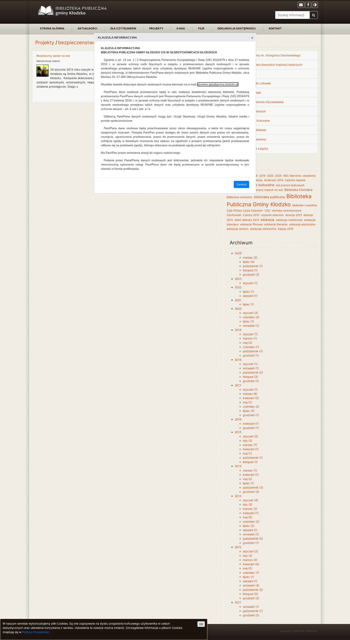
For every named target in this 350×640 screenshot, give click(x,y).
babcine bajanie (295, 180)
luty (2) (247, 440)
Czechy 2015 (251, 215)
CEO (267, 210)
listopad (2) (250, 376)
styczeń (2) (250, 313)
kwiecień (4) (251, 564)
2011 (238, 602)
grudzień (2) (251, 274)
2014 (238, 466)
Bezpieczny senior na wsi (53, 55)
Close (252, 38)
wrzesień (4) (251, 585)
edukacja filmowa (251, 224)
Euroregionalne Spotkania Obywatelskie (257, 102)
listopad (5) (250, 594)
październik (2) (253, 372)
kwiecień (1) (251, 423)
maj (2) (247, 342)
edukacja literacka (276, 224)
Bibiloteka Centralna (298, 190)
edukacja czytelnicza (289, 219)
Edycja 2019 (285, 228)
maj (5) (247, 517)
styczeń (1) (250, 283)
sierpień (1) (250, 295)
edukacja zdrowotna (263, 228)
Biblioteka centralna (239, 197)
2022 (238, 287)
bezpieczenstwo (77, 42)
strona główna (52, 28)
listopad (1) (250, 270)
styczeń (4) (250, 500)
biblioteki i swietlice (304, 205)
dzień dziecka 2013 (247, 219)
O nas (180, 28)
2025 (278, 175)
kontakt (275, 28)
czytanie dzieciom (272, 215)
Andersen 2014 (274, 180)
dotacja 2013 (293, 215)
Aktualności (87, 28)
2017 (238, 385)
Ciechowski (234, 215)
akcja (259, 180)
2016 (238, 419)
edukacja (267, 220)
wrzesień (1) (251, 325)
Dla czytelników (123, 28)
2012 (238, 547)
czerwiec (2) (251, 317)
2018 (238, 359)
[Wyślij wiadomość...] (301, 5)
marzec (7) (250, 445)
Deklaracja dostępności (237, 28)
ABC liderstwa (292, 175)
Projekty (156, 28)
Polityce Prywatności (36, 632)
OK (201, 624)
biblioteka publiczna (269, 197)
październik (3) (253, 487)
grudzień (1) (251, 355)
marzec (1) (250, 338)
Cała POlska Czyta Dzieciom (245, 210)
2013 (238, 496)
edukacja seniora (238, 228)
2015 (238, 432)
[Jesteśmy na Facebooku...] (308, 5)
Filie (201, 28)
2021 (238, 300)
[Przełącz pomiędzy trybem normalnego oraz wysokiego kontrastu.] (315, 5)
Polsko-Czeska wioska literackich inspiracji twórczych (266, 64)
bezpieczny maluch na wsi (266, 189)
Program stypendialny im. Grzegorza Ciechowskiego (265, 55)
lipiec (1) (248, 291)
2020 (270, 175)
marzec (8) (250, 393)
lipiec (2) (248, 525)
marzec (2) (250, 257)
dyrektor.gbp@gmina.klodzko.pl (218, 84)
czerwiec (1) (251, 347)
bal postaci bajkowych (290, 185)
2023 (238, 278)
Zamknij (241, 184)
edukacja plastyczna (302, 224)
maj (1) (247, 402)
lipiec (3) (248, 410)
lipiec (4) (248, 261)
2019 (262, 175)
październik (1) (253, 266)
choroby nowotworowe (286, 210)
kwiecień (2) (251, 398)
